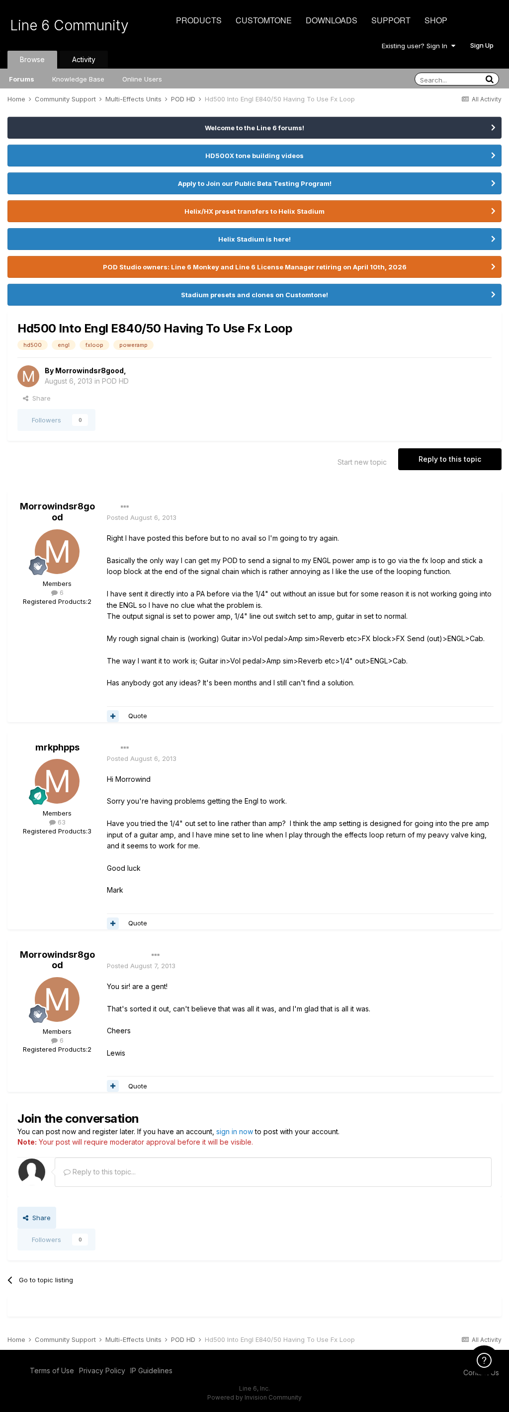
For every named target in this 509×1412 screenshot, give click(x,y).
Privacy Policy (102, 1370)
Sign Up (482, 45)
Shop (435, 20)
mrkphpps (57, 747)
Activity (83, 59)
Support (391, 20)
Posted (141, 517)
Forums (21, 79)
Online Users (142, 79)
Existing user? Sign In (416, 46)
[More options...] (125, 507)
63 (61, 822)
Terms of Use (52, 1370)
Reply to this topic (450, 459)
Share (39, 398)
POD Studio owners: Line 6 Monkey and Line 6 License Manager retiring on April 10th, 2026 (255, 267)
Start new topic (362, 462)
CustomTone (264, 20)
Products (199, 20)
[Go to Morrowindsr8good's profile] (28, 376)
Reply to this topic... (103, 1171)
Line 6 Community (69, 25)
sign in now (234, 1131)
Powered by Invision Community (254, 1397)
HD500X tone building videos (254, 156)
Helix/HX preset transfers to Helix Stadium (254, 211)
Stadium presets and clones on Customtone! (254, 295)
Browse (32, 59)
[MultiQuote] (113, 716)
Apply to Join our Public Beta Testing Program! (255, 183)
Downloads (331, 20)
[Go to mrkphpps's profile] (57, 781)
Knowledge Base (78, 79)
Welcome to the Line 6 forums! (254, 128)
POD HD (115, 381)
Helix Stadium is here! (254, 239)
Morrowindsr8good (89, 370)
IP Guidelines (151, 1370)
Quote (137, 716)
